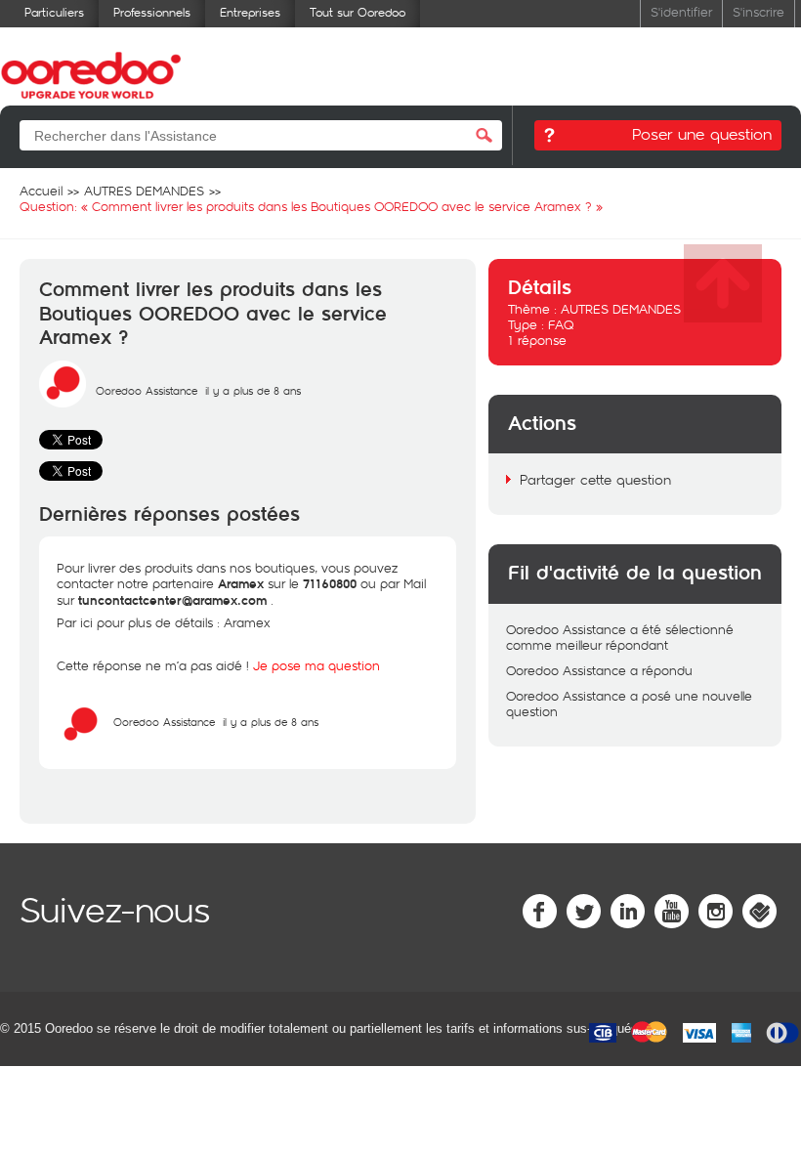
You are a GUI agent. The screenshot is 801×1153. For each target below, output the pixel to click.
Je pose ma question (316, 665)
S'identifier (681, 11)
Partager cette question (595, 479)
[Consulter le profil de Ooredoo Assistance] (62, 402)
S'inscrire (758, 11)
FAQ (561, 324)
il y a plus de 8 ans (270, 721)
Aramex (249, 622)
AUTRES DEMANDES (621, 309)
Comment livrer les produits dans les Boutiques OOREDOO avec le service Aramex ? (213, 314)
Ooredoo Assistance (146, 390)
